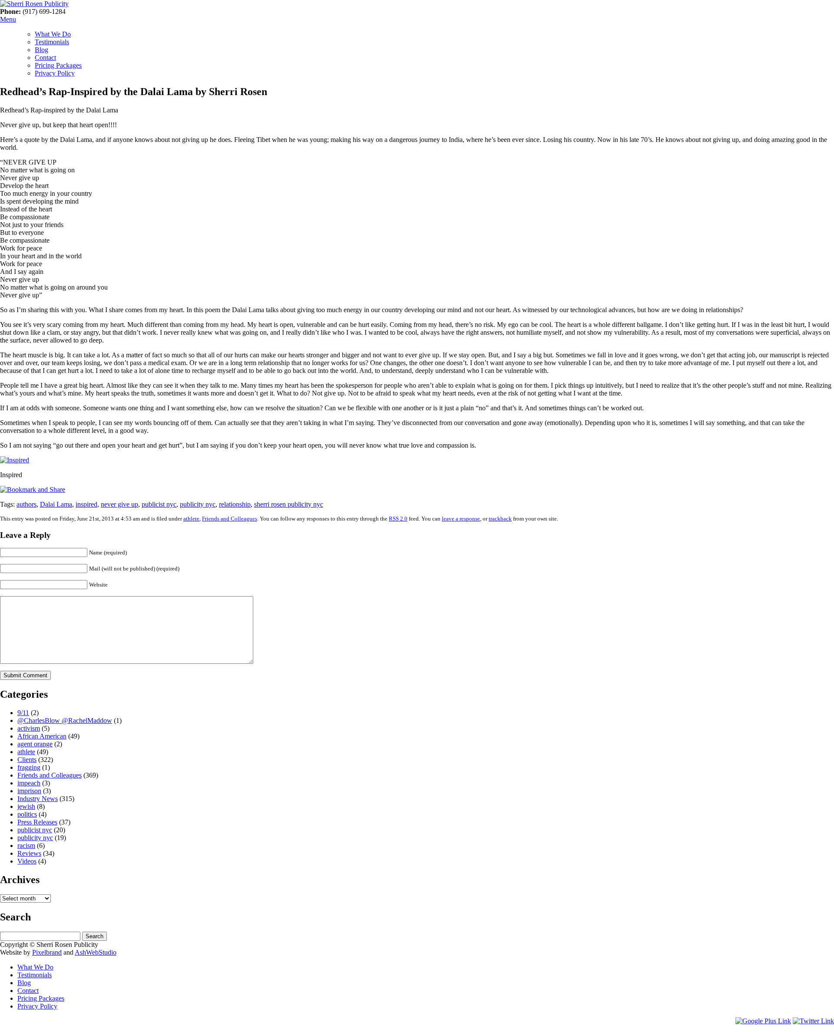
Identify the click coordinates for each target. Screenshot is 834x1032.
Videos (26, 861)
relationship (235, 504)
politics (27, 814)
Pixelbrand (47, 952)
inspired (86, 504)
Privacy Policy (55, 73)
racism (26, 845)
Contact (45, 57)
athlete (191, 518)
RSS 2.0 (398, 518)
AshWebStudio (95, 952)
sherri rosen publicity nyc (288, 504)
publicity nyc (197, 504)
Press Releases (37, 822)
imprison (29, 791)
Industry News (37, 798)
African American (41, 736)
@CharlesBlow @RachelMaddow (64, 720)
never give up (119, 504)
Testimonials (52, 42)
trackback (500, 518)
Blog (41, 49)
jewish (26, 806)
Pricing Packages (58, 65)
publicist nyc (159, 504)
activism (28, 728)
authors (26, 504)
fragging (28, 767)
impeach (28, 783)
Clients (26, 759)
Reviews (29, 853)
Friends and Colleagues (229, 518)
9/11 (23, 712)
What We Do (53, 34)
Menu (8, 19)
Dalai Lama (56, 504)
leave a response (461, 518)
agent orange (35, 744)
